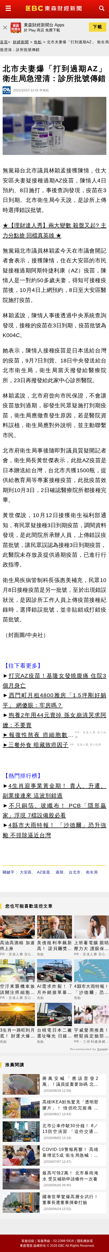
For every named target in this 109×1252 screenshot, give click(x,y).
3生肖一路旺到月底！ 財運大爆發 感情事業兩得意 (17, 1033)
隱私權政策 (85, 1241)
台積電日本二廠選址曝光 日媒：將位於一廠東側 (54, 1033)
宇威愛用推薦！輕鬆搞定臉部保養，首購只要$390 (91, 1033)
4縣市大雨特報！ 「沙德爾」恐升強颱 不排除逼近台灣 (91, 989)
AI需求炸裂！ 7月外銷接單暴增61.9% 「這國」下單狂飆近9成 (54, 989)
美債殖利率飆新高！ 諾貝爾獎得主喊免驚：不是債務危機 (54, 946)
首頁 (4, 42)
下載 (97, 27)
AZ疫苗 (43, 872)
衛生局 (92, 872)
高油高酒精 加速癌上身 (17, 946)
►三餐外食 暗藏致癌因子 (36, 745)
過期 (59, 872)
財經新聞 (21, 42)
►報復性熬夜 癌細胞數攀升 (38, 736)
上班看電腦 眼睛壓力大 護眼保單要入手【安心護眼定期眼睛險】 (91, 946)
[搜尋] (100, 13)
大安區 (26, 872)
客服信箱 (27, 1241)
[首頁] (54, 8)
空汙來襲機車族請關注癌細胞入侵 (17, 989)
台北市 (75, 872)
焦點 (38, 42)
